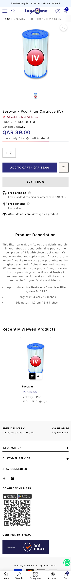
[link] (5, 576)
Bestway (19, 126)
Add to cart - (29, 167)
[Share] (63, 27)
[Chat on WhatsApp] (67, 561)
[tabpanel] (35, 372)
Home (6, 18)
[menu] (4, 10)
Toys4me (29, 565)
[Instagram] (12, 478)
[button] (13, 10)
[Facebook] (4, 478)
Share (63, 27)
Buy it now (35, 181)
